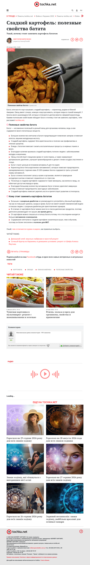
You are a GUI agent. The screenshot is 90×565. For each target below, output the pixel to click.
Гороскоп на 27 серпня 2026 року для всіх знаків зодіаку (64, 478)
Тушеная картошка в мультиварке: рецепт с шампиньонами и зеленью (21, 314)
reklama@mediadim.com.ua (37, 548)
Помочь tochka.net (25, 16)
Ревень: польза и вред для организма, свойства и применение (60, 314)
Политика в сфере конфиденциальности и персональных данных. (38, 557)
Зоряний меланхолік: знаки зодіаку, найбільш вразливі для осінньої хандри (63, 519)
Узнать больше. (45, 560)
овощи (30, 270)
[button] (77, 10)
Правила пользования (13, 557)
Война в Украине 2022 (45, 16)
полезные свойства (64, 270)
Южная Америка (44, 270)
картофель (17, 270)
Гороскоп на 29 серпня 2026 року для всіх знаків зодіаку (24, 439)
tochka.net (19, 120)
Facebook (31, 257)
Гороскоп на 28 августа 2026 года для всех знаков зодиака (64, 439)
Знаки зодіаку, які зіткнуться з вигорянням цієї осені (23, 478)
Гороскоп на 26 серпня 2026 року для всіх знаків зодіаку (24, 518)
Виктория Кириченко (22, 39)
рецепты (11, 50)
